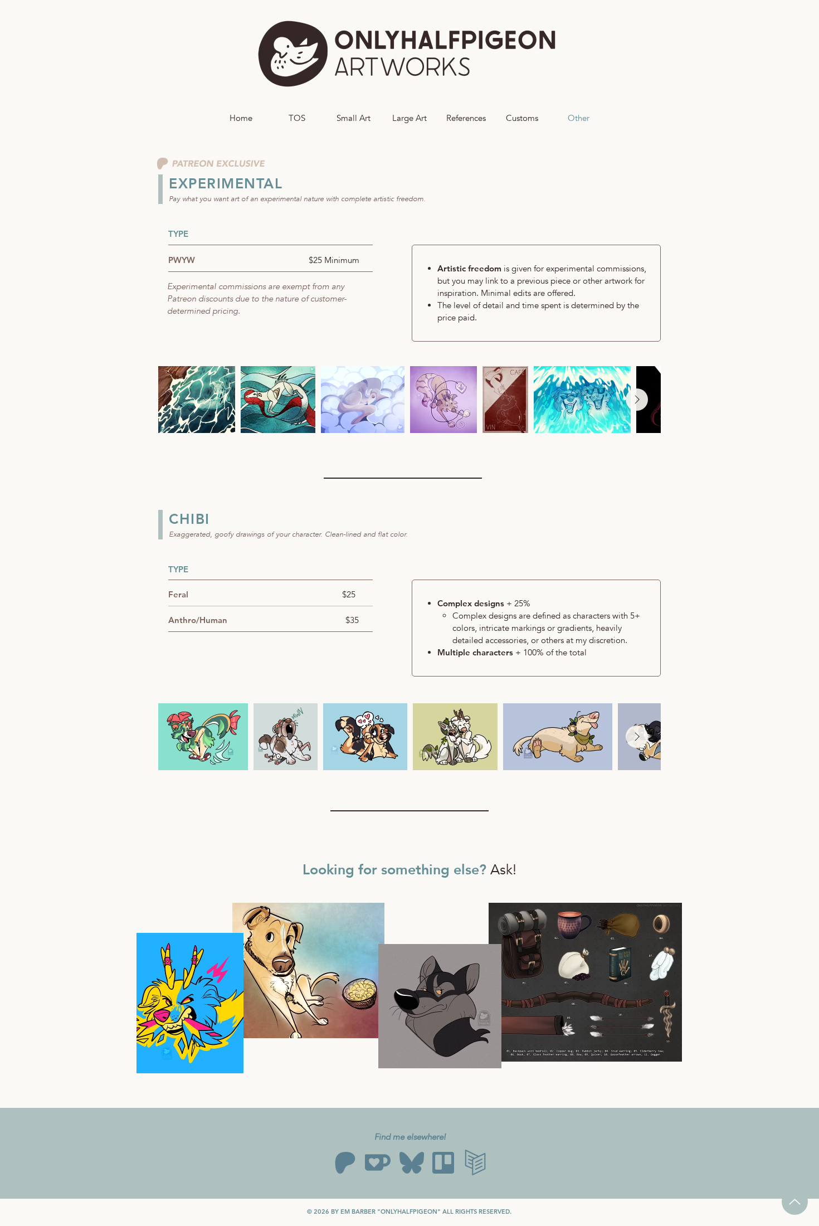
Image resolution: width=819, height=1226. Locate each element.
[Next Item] (637, 399)
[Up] (795, 1202)
